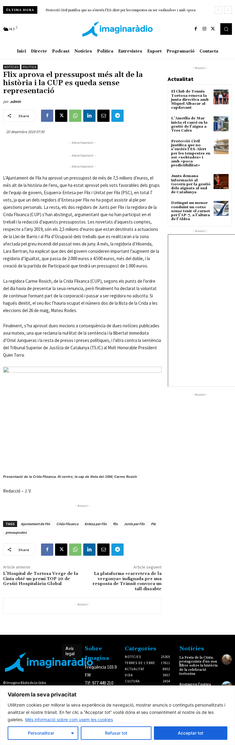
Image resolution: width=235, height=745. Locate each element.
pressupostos (16, 532)
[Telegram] (117, 116)
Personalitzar (41, 733)
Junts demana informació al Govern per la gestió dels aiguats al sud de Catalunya (106, 10)
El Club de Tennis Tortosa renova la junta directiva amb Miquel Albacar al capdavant (190, 99)
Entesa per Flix (95, 524)
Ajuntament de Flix (35, 524)
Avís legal (70, 651)
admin (15, 101)
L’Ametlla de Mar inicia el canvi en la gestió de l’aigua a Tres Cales (189, 124)
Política (29, 67)
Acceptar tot (190, 733)
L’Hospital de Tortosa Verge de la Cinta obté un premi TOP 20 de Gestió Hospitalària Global (40, 579)
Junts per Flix (134, 524)
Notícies (11, 67)
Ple (153, 524)
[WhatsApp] (75, 116)
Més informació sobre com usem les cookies (69, 719)
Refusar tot (116, 733)
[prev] (218, 10)
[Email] (103, 116)
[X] (213, 29)
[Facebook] (196, 29)
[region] (117, 715)
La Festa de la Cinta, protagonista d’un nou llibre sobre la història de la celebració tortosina (198, 665)
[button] (226, 29)
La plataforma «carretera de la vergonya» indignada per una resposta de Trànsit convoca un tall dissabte (127, 581)
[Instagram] (204, 29)
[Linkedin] (89, 116)
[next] (228, 10)
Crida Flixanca (67, 524)
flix (115, 524)
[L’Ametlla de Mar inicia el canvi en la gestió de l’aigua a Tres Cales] (221, 123)
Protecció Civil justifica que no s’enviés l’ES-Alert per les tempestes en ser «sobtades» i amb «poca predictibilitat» (190, 153)
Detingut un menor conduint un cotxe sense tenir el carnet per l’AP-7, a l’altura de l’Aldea (190, 211)
